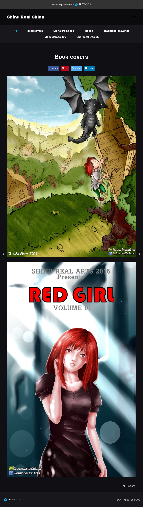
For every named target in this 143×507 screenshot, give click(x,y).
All (15, 30)
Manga (89, 30)
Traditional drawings (116, 30)
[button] (128, 485)
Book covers (35, 30)
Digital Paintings (63, 30)
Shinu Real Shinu (25, 17)
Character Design (87, 36)
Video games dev (55, 36)
